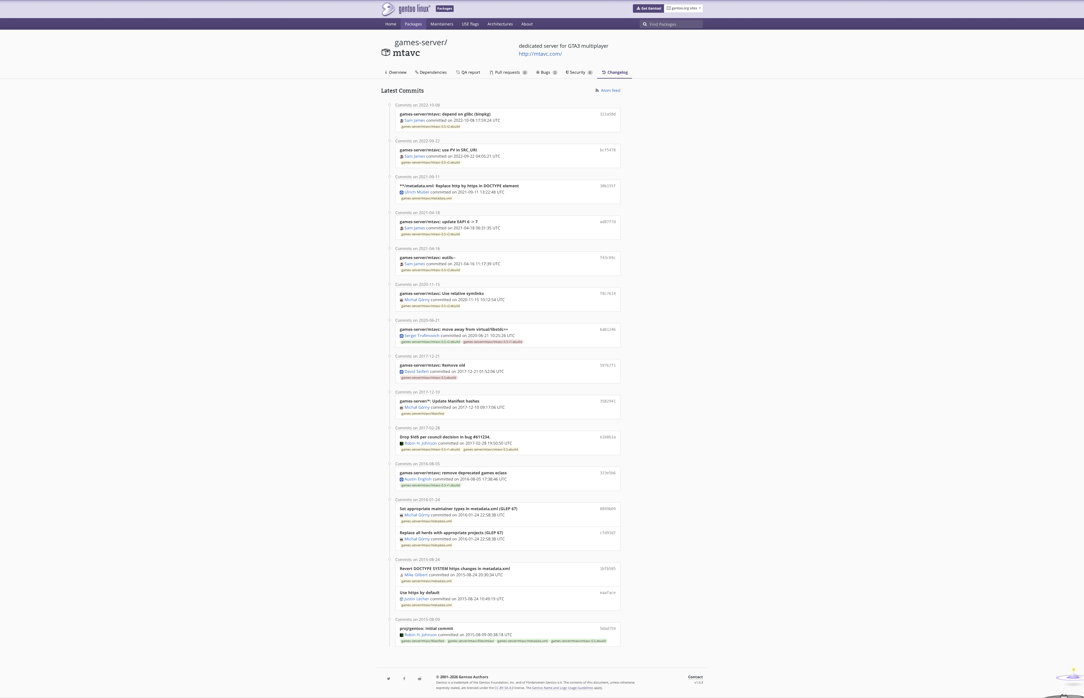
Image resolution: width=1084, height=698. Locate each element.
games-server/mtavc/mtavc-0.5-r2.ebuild (430, 127)
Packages (413, 24)
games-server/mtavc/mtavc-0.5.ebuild (428, 378)
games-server (419, 42)
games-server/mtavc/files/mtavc (471, 641)
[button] (648, 8)
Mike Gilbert (416, 574)
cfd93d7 (608, 532)
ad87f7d (608, 221)
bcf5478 (608, 150)
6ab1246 (608, 329)
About (527, 24)
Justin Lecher (417, 598)
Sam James (415, 120)
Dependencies (433, 72)
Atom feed (610, 90)
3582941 (608, 401)
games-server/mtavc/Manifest (422, 414)
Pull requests (510, 72)
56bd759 (608, 628)
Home (390, 24)
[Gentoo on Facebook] (404, 679)
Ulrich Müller (417, 192)
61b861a (608, 437)
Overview (397, 72)
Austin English (418, 479)
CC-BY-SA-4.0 (504, 688)
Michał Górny (417, 299)
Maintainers (441, 24)
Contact (695, 677)
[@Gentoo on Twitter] (388, 679)
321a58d (608, 114)
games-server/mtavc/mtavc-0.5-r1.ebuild (493, 342)
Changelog (617, 72)
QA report (470, 72)
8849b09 (608, 508)
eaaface (608, 592)
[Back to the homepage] (406, 9)
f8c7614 (608, 293)
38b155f (608, 186)
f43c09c (608, 257)
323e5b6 (608, 473)
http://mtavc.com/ (540, 53)
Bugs (548, 72)
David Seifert (417, 371)
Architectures (500, 24)
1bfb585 (608, 568)
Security (580, 72)
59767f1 (608, 365)
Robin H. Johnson (421, 443)
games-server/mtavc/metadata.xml (426, 198)
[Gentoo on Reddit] (419, 679)
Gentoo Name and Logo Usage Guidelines (562, 688)
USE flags (470, 24)
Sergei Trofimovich (422, 335)
